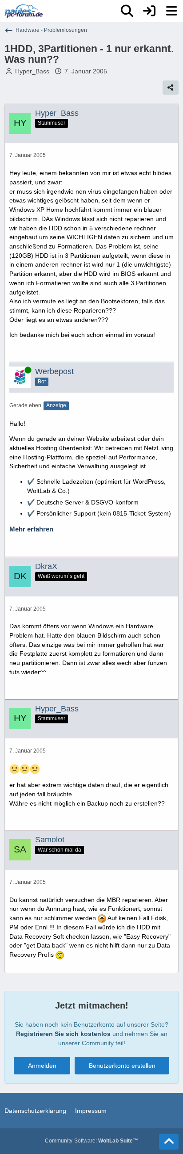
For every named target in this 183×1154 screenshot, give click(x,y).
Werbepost (54, 371)
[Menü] (171, 11)
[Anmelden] (149, 11)
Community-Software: (91, 1141)
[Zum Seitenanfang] (169, 1142)
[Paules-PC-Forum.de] (23, 11)
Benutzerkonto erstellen (122, 1065)
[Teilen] (171, 87)
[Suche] (127, 11)
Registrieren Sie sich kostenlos (63, 1033)
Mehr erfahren (31, 529)
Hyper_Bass (32, 71)
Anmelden (42, 1065)
